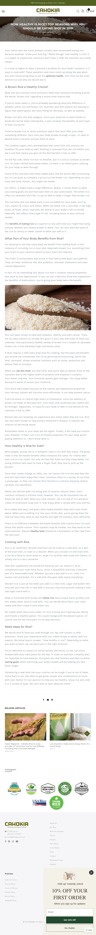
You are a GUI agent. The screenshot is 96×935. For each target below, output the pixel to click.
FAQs (52, 852)
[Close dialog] (91, 872)
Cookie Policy (10, 892)
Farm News (54, 844)
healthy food (37, 531)
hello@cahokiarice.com (16, 837)
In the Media (54, 848)
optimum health (54, 75)
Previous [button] (7, 735)
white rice (48, 597)
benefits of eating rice (22, 223)
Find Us (52, 836)
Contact (53, 856)
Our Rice (53, 827)
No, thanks (70, 928)
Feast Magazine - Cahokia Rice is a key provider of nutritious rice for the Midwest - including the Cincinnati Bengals (25, 746)
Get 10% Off (70, 920)
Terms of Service (11, 888)
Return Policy (10, 896)
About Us (53, 823)
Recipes (53, 840)
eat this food (23, 370)
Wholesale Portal (56, 860)
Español (53, 864)
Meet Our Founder (57, 831)
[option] (25, 732)
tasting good (12, 662)
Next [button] (85, 734)
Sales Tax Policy (11, 880)
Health (49, 35)
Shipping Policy (10, 900)
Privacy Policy (10, 884)
